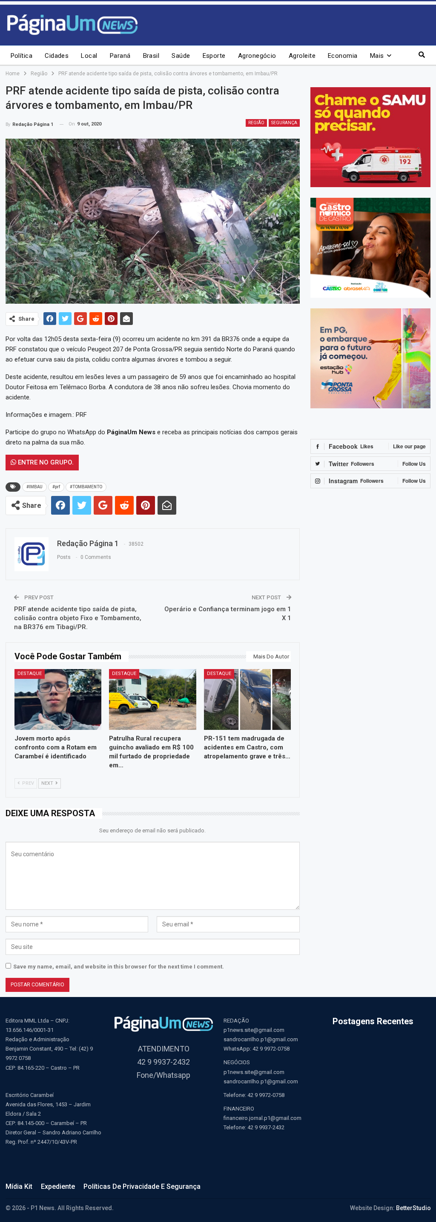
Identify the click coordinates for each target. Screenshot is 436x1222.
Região (256, 122)
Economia (343, 56)
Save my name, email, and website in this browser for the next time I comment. (118, 966)
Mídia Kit (19, 1186)
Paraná (120, 56)
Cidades (57, 56)
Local (89, 56)
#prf (56, 486)
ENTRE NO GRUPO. (45, 462)
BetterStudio (413, 1208)
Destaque (29, 673)
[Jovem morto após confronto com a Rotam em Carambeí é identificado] (58, 699)
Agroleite (302, 56)
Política (22, 56)
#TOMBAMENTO (86, 486)
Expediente (58, 1186)
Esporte (214, 56)
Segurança (284, 122)
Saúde (181, 56)
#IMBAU (34, 486)
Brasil (151, 56)
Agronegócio (257, 56)
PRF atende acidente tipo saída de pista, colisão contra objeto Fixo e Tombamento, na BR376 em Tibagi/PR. (77, 618)
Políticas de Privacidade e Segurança (142, 1186)
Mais (377, 56)
